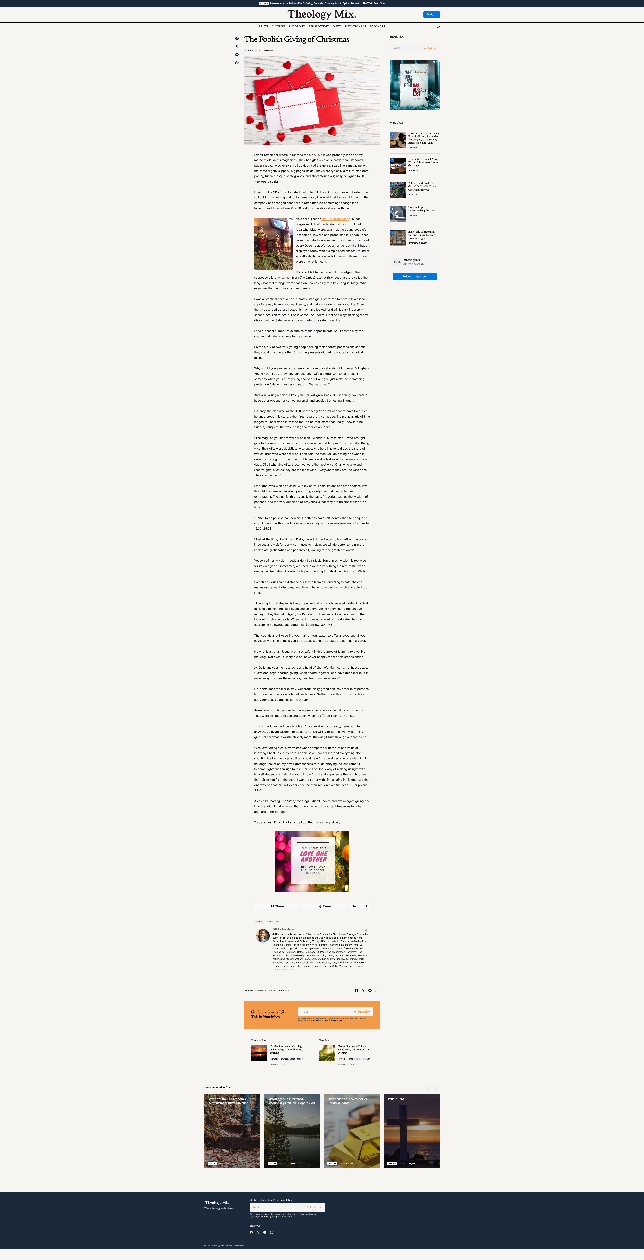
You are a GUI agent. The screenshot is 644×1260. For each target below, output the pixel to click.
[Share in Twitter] (237, 47)
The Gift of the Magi (335, 219)
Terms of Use (336, 1020)
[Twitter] (366, 930)
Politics (413, 194)
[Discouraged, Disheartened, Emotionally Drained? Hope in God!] (292, 1131)
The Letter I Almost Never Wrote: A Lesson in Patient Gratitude (423, 162)
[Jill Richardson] (263, 935)
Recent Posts (273, 921)
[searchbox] (406, 48)
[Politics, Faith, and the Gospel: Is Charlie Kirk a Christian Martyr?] (398, 190)
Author (259, 921)
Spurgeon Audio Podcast (292, 1059)
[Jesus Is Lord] (412, 1131)
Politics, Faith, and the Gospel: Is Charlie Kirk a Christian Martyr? (422, 186)
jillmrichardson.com (282, 969)
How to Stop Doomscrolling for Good (422, 209)
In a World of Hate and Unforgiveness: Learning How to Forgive (422, 235)
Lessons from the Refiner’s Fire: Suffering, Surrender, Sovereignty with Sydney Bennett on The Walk (321, 3)
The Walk (264, 3)
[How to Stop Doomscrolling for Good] (398, 214)
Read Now (379, 3)
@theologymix (411, 260)
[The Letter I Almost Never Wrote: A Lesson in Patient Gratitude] (398, 166)
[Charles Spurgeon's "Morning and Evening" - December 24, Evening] (346, 1052)
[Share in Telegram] (237, 55)
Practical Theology (418, 243)
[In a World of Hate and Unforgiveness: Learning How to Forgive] (398, 238)
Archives (249, 50)
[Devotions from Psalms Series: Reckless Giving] (352, 1131)
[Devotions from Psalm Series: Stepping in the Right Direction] (232, 1131)
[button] (438, 27)
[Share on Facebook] (237, 39)
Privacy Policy (319, 1020)
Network (274, 1059)
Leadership (414, 170)
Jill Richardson (283, 929)
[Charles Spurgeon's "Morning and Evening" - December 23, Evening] (278, 1052)
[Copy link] (237, 63)
